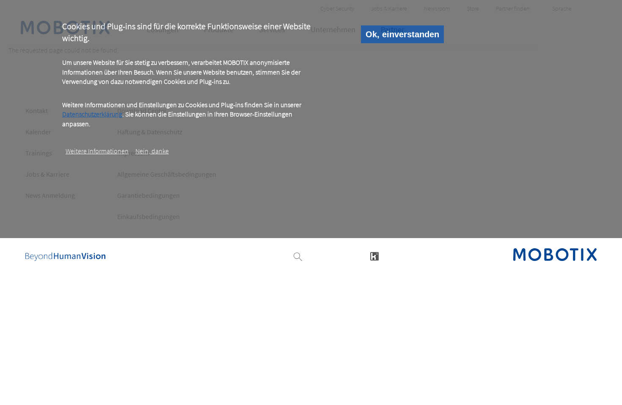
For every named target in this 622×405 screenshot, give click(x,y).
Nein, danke (152, 151)
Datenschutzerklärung (92, 114)
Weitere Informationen (97, 151)
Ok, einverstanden (402, 34)
